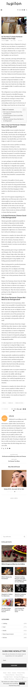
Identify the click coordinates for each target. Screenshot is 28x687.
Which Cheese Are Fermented (6, 577)
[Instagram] (20, 10)
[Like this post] (12, 409)
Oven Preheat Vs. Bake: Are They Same (19, 610)
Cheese (4, 402)
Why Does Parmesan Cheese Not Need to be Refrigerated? (13, 120)
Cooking (15, 623)
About (9, 673)
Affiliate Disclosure (9, 679)
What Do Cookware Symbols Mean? (20, 595)
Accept (22, 683)
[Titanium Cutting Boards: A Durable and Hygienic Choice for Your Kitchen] (21, 571)
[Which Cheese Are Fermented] (7, 571)
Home (4, 673)
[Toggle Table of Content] (23, 109)
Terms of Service (9, 675)
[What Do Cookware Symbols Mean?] (21, 588)
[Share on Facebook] (14, 409)
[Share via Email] (13, 410)
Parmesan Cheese (19, 402)
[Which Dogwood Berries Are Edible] (14, 553)
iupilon (7, 40)
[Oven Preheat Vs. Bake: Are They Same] (21, 602)
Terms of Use (19, 675)
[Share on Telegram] (23, 409)
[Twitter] (19, 10)
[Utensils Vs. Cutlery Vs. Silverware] (7, 588)
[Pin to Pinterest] (17, 409)
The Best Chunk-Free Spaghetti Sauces (6, 610)
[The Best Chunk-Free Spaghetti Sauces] (7, 602)
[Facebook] (17, 10)
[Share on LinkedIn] (18, 409)
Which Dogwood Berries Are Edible (13, 564)
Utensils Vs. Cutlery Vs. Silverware (6, 595)
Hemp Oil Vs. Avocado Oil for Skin (14, 489)
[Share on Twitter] (15, 409)
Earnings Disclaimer (19, 677)
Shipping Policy (19, 679)
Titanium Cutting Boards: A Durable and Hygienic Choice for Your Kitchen (20, 579)
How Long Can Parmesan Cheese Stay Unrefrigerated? (12, 112)
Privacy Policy (21, 673)
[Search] (26, 10)
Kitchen (15, 637)
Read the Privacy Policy (14, 685)
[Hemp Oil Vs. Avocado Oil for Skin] (14, 478)
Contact (14, 673)
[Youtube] (24, 10)
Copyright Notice (8, 677)
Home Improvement (15, 634)
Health (15, 630)
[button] (2, 481)
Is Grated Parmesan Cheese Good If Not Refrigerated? (13, 116)
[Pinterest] (22, 10)
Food (15, 627)
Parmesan (10, 402)
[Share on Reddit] (20, 409)
